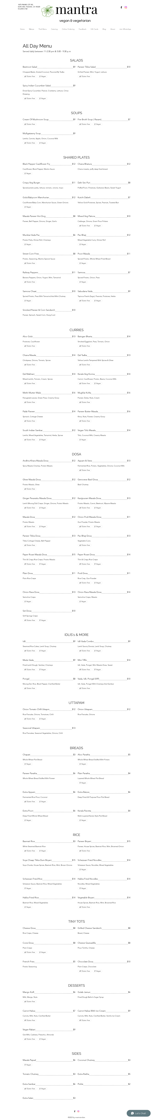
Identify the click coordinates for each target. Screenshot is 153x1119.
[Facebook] (121, 7)
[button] (69, 29)
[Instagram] (125, 7)
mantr (73, 8)
